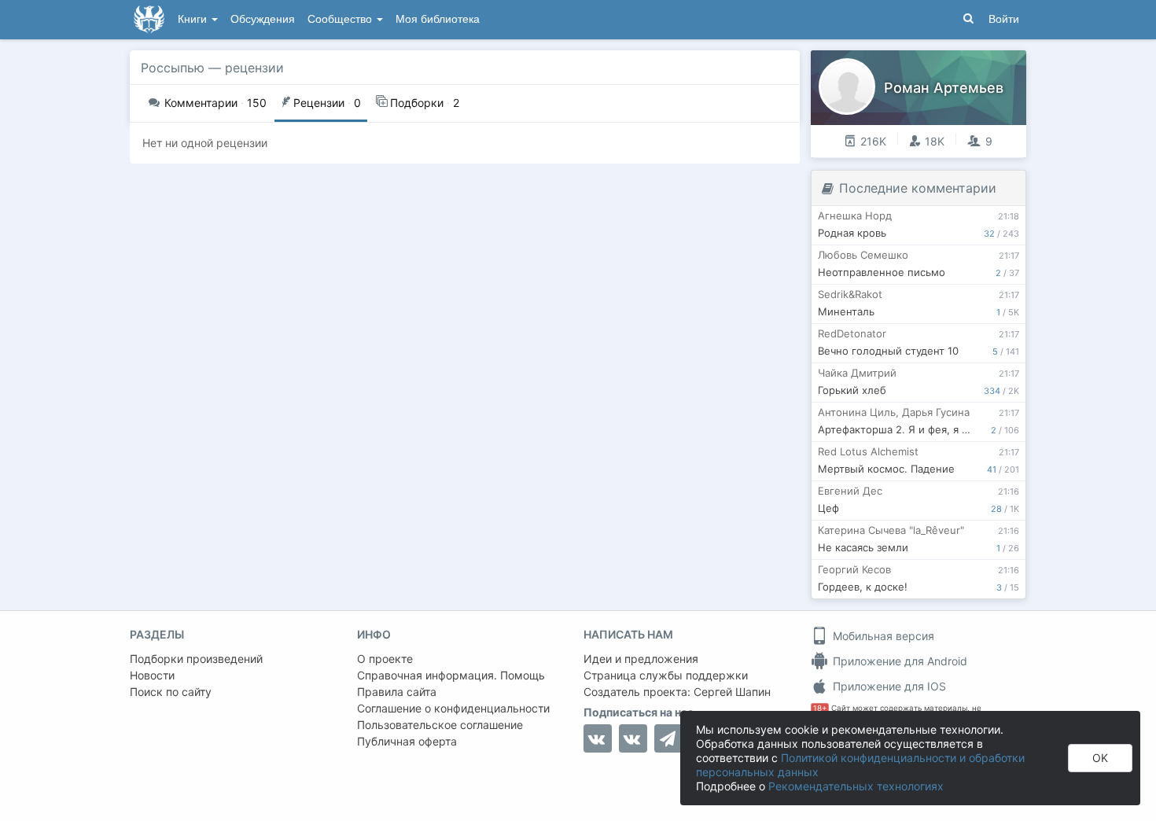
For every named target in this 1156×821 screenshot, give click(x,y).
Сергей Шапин (732, 691)
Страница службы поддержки (666, 675)
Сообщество (341, 19)
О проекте (385, 658)
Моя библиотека (438, 19)
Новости (152, 675)
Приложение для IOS (888, 686)
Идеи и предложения (641, 658)
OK (1100, 757)
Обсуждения (262, 19)
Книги (194, 19)
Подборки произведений (196, 658)
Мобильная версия (882, 635)
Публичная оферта (407, 741)
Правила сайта (396, 691)
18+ (820, 708)
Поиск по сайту (171, 691)
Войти (1003, 19)
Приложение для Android (898, 661)
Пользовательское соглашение (440, 724)
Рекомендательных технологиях (856, 786)
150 (215, 102)
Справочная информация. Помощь (451, 675)
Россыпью (172, 67)
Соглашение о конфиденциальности (453, 708)
